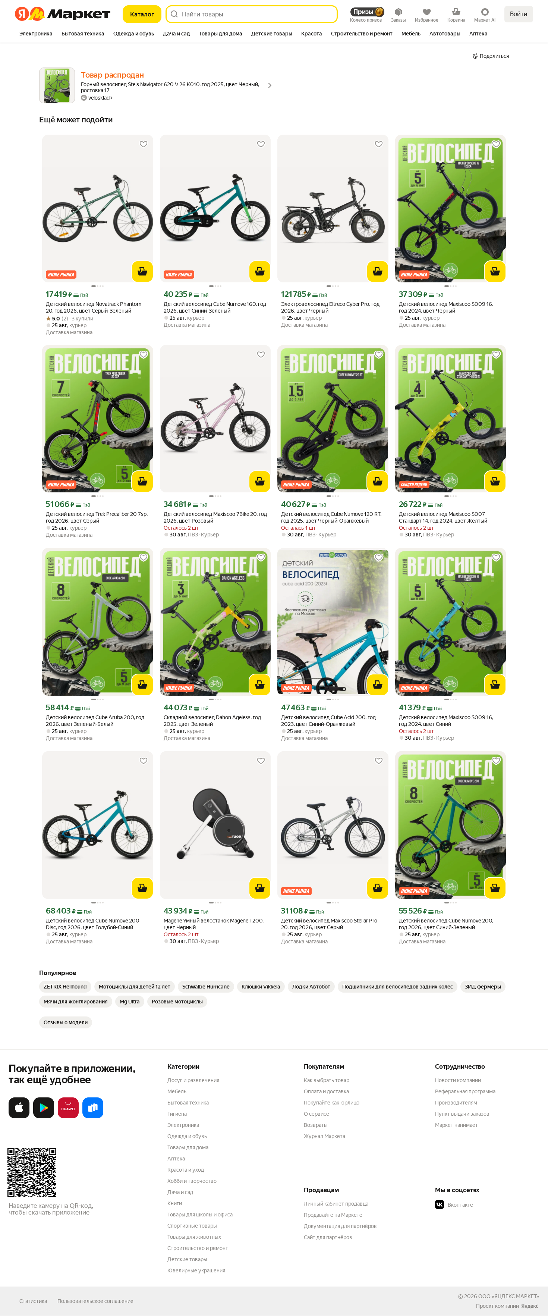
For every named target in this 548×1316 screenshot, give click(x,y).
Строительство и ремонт (197, 1248)
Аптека (176, 1159)
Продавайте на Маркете (333, 1215)
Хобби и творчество (192, 1181)
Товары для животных (194, 1237)
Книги (174, 1203)
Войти (518, 14)
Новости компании (458, 1080)
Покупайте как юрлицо (331, 1103)
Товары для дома (187, 1147)
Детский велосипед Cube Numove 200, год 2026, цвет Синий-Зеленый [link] (446, 924)
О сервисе (316, 1114)
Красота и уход (185, 1170)
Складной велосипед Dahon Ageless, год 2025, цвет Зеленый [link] (212, 720)
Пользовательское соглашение (95, 1301)
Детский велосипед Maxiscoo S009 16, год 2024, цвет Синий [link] (446, 720)
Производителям (456, 1103)
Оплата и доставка (326, 1091)
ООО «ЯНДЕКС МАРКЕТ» (508, 1296)
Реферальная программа (465, 1091)
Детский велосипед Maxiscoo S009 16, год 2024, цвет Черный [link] (446, 307)
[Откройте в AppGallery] (68, 1116)
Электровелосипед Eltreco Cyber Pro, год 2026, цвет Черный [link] (330, 307)
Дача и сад (180, 1192)
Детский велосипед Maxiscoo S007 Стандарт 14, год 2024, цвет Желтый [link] (443, 517)
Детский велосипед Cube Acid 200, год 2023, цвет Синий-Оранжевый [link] (328, 720)
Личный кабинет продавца (336, 1204)
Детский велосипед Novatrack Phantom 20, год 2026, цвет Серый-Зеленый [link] (93, 307)
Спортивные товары (192, 1226)
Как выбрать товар (326, 1080)
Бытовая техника (188, 1103)
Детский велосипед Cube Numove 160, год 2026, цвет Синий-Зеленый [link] (215, 307)
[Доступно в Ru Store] (92, 1116)
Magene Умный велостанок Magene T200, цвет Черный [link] (214, 924)
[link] (65, 987)
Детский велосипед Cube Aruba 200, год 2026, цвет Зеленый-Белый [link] (95, 720)
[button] (487, 1205)
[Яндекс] (529, 1306)
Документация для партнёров (340, 1226)
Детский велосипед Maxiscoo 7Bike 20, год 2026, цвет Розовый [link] (215, 517)
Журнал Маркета (324, 1136)
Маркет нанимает (456, 1125)
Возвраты (316, 1125)
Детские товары (187, 1259)
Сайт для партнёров (328, 1237)
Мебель (176, 1091)
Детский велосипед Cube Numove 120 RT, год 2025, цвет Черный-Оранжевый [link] (331, 517)
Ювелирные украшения (196, 1270)
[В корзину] (142, 271)
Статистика (33, 1301)
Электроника (183, 1125)
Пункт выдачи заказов (462, 1114)
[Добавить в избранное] (143, 144)
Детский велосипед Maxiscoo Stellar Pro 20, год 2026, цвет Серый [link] (329, 924)
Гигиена (177, 1114)
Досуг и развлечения (193, 1080)
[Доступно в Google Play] (43, 1116)
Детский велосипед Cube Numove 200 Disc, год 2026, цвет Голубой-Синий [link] (92, 924)
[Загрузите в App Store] (19, 1116)
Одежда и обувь (187, 1136)
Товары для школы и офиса (200, 1215)
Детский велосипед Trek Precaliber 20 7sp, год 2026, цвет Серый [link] (97, 517)
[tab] (36, 34)
